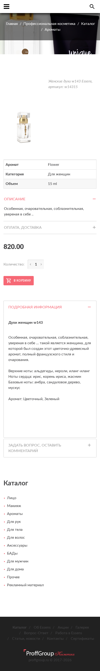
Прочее (13, 577)
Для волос (16, 537)
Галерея (82, 627)
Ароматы (52, 29)
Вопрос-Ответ (36, 633)
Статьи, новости (26, 638)
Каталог (88, 24)
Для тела (15, 529)
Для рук (14, 522)
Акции (63, 627)
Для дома (15, 569)
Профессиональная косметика (49, 24)
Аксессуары (17, 545)
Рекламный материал (25, 585)
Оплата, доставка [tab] (23, 227)
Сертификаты (82, 638)
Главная (12, 24)
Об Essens (42, 627)
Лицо (11, 498)
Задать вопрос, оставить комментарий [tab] (34, 448)
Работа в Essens (68, 633)
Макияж (14, 506)
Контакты (55, 638)
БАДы (12, 553)
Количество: (13, 264)
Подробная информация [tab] (35, 307)
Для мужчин (17, 561)
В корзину (22, 280)
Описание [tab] (14, 199)
